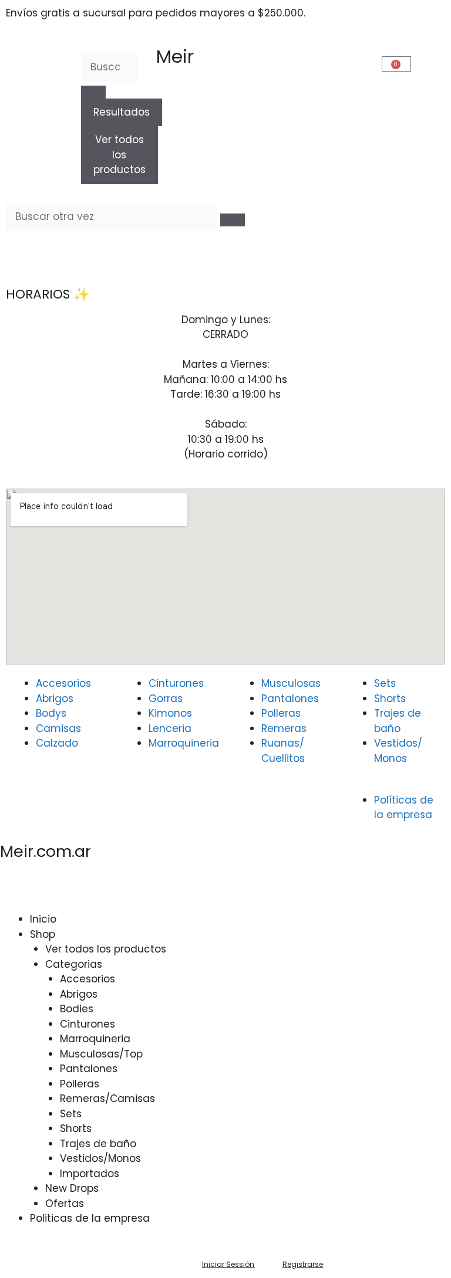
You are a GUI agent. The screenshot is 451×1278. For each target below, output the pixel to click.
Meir (175, 56)
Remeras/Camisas (107, 1098)
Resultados (121, 112)
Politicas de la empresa (90, 1218)
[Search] (232, 219)
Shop (42, 934)
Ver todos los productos (119, 155)
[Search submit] (93, 92)
